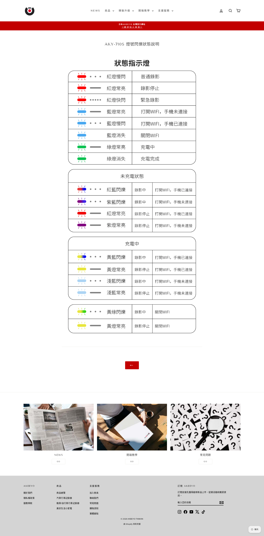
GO (58, 461)
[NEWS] (59, 427)
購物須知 (94, 508)
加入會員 (94, 493)
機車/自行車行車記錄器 (68, 503)
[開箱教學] (132, 427)
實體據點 (94, 513)
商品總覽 (61, 493)
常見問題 (94, 503)
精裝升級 (125, 10)
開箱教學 (144, 10)
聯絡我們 (94, 498)
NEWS (95, 10)
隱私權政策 (29, 498)
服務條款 (28, 503)
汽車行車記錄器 (64, 498)
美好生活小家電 (64, 508)
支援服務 (164, 10)
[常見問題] (205, 427)
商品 (108, 10)
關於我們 (28, 493)
